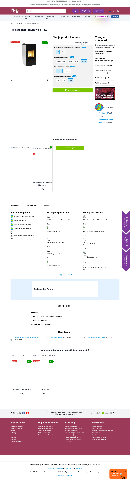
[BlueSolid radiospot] (56, 412)
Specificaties (31, 205)
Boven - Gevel (61, 61)
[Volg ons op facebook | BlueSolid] (23, 413)
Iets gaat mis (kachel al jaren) (74, 435)
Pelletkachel (19, 23)
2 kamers (67, 71)
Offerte (13, 431)
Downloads (46, 205)
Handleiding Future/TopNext (97, 337)
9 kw (63, 80)
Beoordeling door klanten (65, 475)
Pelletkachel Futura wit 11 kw (32, 23)
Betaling (13, 433)
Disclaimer (79, 468)
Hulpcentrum (98, 11)
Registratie (14, 439)
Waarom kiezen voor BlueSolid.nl (102, 431)
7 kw (58, 80)
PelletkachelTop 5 (126, 241)
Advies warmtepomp (17, 426)
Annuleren (14, 435)
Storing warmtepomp (44, 431)
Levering (13, 437)
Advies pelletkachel (17, 428)
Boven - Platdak (73, 61)
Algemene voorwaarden (99, 439)
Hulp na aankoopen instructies (126, 260)
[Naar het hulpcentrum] (103, 413)
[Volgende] (48, 80)
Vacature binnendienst (99, 437)
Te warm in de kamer (71, 431)
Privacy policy (69, 468)
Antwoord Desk (111, 412)
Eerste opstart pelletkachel (73, 428)
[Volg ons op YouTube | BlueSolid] (27, 413)
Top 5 (75, 11)
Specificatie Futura (57, 337)
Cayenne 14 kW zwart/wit (22, 390)
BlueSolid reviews (16, 441)
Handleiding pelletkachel (45, 428)
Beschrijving (15, 205)
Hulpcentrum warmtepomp (73, 439)
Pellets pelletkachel (71, 426)
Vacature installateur (98, 435)
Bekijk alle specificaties (66, 275)
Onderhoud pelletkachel (45, 435)
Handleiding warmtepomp (46, 426)
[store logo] (15, 10)
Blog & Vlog (86, 11)
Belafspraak (69, 441)
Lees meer (39, 294)
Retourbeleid (96, 433)
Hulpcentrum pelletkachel (73, 437)
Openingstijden (77, 1)
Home (12, 23)
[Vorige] (12, 80)
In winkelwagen (70, 148)
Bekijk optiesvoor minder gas (126, 222)
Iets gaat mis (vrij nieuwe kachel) (75, 433)
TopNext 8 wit (44, 390)
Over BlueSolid (97, 428)
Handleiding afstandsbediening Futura (27, 337)
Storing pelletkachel (44, 433)
